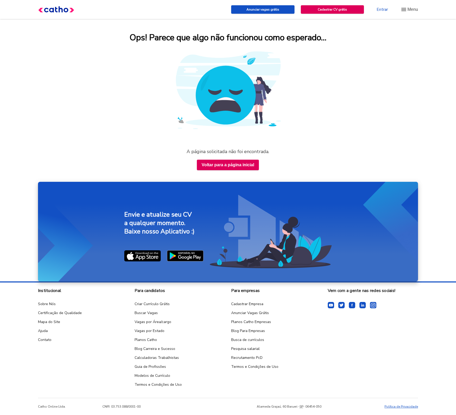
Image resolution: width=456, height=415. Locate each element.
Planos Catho (146, 339)
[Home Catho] (56, 9)
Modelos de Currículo (152, 375)
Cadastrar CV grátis (332, 9)
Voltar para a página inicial (228, 165)
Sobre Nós (47, 303)
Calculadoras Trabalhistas (157, 357)
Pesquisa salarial (245, 348)
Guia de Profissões (150, 366)
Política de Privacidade (401, 406)
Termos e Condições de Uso (158, 384)
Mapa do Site (49, 321)
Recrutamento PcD (247, 357)
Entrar (382, 9)
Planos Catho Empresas (251, 321)
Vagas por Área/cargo (153, 321)
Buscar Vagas (146, 312)
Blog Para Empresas (248, 330)
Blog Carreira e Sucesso (155, 348)
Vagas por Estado (149, 330)
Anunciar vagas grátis (262, 9)
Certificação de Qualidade (60, 312)
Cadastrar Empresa (247, 303)
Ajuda (43, 330)
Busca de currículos (247, 339)
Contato (44, 339)
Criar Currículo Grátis (152, 303)
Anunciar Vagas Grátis (250, 312)
